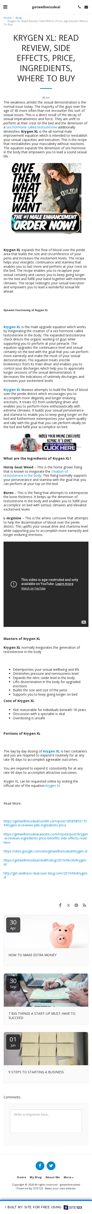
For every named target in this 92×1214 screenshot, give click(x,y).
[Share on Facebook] (60, 905)
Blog (18, 17)
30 (13, 924)
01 (13, 1041)
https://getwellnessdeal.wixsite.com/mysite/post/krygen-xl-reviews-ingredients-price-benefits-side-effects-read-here (46, 838)
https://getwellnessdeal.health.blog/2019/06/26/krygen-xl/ (45, 862)
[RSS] (84, 905)
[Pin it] (76, 905)
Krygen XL (53, 785)
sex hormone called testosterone (31, 127)
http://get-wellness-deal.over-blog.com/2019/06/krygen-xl (46, 875)
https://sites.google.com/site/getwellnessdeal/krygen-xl (45, 851)
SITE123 (38, 1188)
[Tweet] (68, 905)
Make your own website (60, 1188)
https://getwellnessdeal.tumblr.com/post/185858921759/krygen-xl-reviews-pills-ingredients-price (45, 823)
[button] (5, 7)
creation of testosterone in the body (36, 473)
